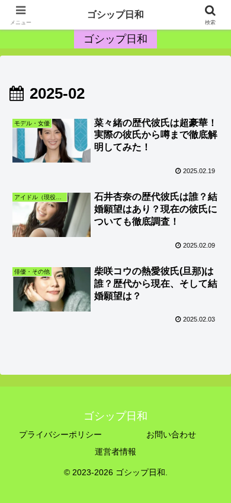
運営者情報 (115, 451)
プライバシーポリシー (60, 434)
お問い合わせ (171, 434)
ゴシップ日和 (115, 14)
